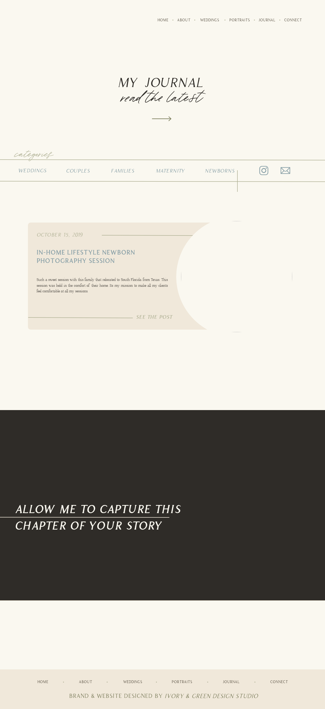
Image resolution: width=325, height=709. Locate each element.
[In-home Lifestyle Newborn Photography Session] (236, 276)
